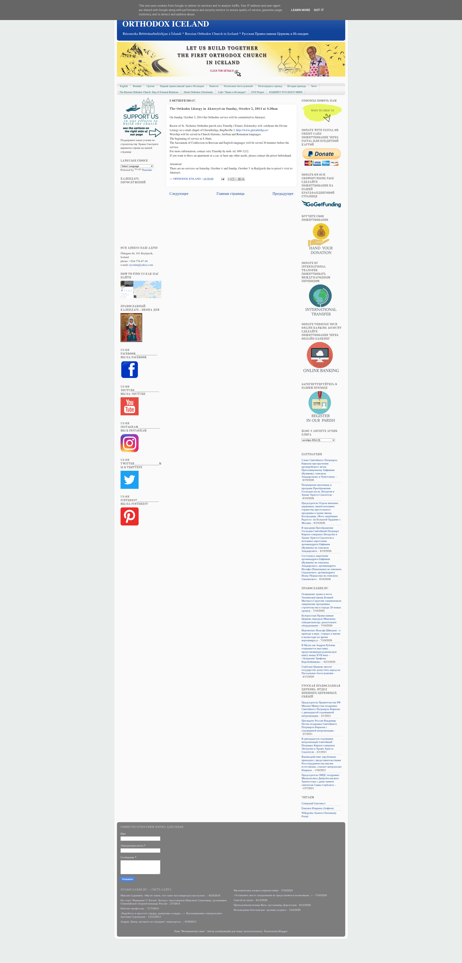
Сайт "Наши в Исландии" (232, 92)
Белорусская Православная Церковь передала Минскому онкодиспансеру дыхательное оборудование (319, 620)
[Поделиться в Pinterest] (243, 179)
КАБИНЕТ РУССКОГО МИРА (285, 92)
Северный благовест (314, 803)
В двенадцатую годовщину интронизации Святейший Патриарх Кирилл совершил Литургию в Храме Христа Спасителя (318, 745)
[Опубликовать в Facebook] (239, 179)
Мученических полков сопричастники (256, 890)
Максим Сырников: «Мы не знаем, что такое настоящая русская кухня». (163, 895)
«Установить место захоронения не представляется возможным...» (273, 895)
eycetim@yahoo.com (141, 264)
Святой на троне (243, 900)
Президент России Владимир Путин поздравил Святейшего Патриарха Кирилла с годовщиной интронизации (319, 725)
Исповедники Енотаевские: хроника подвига (260, 910)
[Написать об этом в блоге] (233, 179)
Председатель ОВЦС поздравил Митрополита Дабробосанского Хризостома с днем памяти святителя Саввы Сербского (320, 780)
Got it (319, 10)
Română (137, 86)
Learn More (300, 10)
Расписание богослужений (238, 86)
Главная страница (230, 193)
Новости (214, 86)
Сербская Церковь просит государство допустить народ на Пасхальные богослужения (321, 670)
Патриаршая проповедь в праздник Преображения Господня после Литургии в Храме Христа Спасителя (318, 489)
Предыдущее (283, 193)
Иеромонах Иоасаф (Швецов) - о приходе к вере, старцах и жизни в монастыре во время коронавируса (321, 635)
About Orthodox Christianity (198, 92)
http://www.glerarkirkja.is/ (252, 130)
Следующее (178, 193)
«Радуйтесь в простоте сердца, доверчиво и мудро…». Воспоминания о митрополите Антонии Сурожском (171, 914)
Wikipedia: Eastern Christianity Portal (319, 814)
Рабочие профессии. (133, 908)
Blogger (282, 931)
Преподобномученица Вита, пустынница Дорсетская (265, 905)
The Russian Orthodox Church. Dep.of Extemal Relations (148, 92)
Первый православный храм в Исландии (182, 86)
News (314, 86)
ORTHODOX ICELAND (165, 23)
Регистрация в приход (270, 86)
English (124, 86)
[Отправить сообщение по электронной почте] (222, 178)
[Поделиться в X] (236, 179)
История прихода (296, 86)
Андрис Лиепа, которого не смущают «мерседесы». (151, 921)
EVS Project (257, 92)
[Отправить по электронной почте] (229, 179)
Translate (147, 170)
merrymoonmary (253, 931)
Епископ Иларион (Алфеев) (318, 808)
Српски (151, 86)
